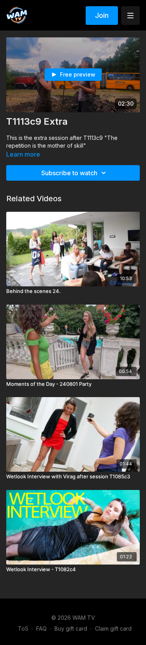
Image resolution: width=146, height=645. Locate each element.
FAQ (41, 628)
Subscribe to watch (69, 173)
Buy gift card (71, 628)
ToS (23, 628)
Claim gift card (113, 628)
